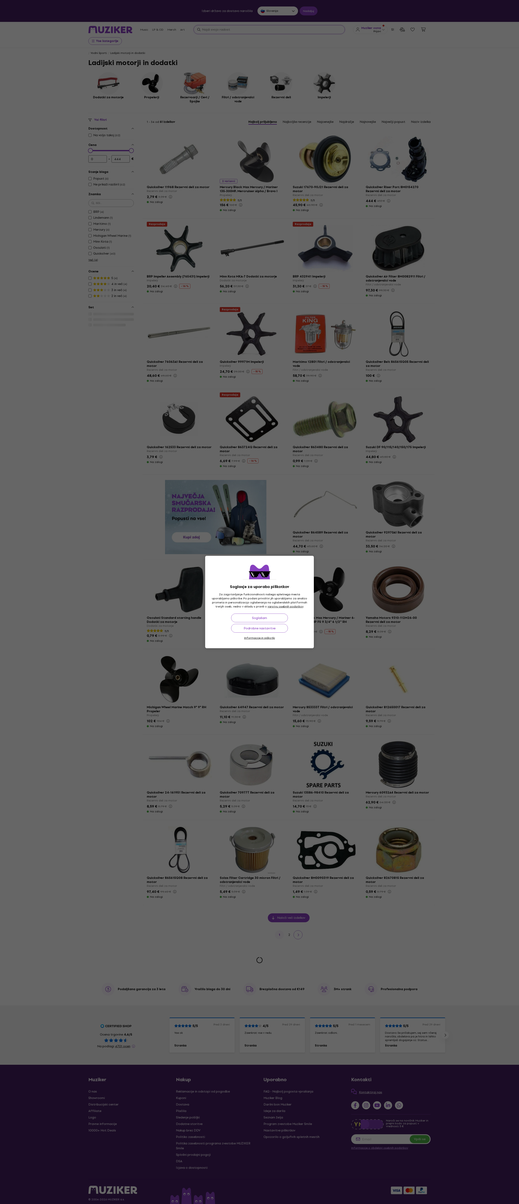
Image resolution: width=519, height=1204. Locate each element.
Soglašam (259, 617)
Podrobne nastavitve (260, 628)
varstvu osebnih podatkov (285, 606)
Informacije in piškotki (259, 638)
